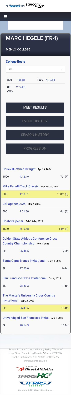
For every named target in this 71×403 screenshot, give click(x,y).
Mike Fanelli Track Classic (21, 186)
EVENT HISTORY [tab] (35, 121)
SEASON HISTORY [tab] (35, 135)
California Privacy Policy (38, 349)
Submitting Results (32, 353)
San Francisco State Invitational (25, 278)
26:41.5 (20, 87)
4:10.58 (50, 79)
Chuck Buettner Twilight (19, 169)
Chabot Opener (13, 221)
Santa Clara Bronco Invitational (24, 260)
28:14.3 (24, 325)
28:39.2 (24, 285)
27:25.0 (24, 268)
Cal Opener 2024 (14, 204)
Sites (17, 353)
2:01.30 (24, 211)
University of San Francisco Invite (26, 317)
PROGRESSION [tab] (34, 148)
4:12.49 (24, 176)
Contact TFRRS (52, 353)
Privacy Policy (16, 349)
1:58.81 (20, 79)
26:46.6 (24, 251)
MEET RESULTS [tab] (35, 107)
